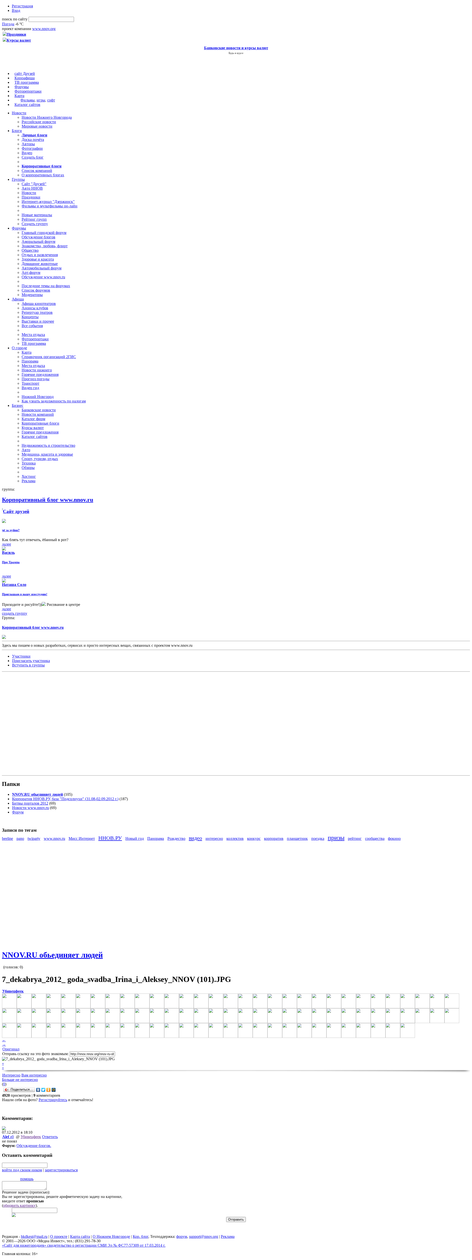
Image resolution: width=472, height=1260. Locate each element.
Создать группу (35, 224)
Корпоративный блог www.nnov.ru (33, 627)
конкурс (254, 838)
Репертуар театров (37, 312)
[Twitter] (43, 1090)
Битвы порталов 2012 (30, 803)
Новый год (134, 838)
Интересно (11, 1075)
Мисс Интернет (82, 838)
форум (181, 1236)
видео (195, 838)
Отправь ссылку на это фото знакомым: (35, 1054)
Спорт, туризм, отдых (40, 459)
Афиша (18, 299)
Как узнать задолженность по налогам (54, 401)
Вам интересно (34, 1075)
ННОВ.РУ (110, 838)
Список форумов (36, 290)
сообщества (374, 838)
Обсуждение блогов (38, 237)
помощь (26, 1179)
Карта (19, 96)
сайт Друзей (25, 73)
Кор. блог (140, 1236)
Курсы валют (33, 428)
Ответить (50, 1137)
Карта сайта (80, 1236)
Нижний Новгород (38, 397)
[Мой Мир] (53, 1090)
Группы (18, 179)
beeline (7, 838)
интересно (214, 838)
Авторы (28, 144)
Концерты (30, 317)
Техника (29, 463)
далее (6, 544)
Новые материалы (37, 215)
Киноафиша (25, 78)
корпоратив (273, 838)
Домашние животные (40, 264)
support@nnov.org (203, 1236)
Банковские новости (39, 410)
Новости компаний (38, 414)
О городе (19, 348)
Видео (27, 153)
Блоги (17, 131)
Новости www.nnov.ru (30, 808)
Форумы (22, 87)
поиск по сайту (15, 19)
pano (20, 838)
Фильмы (27, 100)
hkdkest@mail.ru (34, 1236)
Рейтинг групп (34, 219)
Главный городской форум (44, 233)
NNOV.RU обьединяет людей (52, 954)
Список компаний (37, 170)
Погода (8, 24)
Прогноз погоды (35, 379)
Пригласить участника (31, 661)
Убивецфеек (31, 1137)
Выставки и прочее (38, 321)
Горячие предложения (40, 374)
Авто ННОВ (32, 188)
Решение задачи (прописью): (26, 1192)
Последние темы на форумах (46, 286)
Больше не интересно (20, 1080)
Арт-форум (31, 272)
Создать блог (33, 157)
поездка (317, 838)
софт (51, 100)
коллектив (235, 838)
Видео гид (30, 388)
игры (41, 100)
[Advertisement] (31, 723)
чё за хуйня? (11, 530)
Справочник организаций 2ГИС (49, 357)
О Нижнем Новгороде (111, 1236)
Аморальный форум (38, 241)
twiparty (34, 838)
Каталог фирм (33, 419)
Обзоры (28, 467)
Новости (19, 113)
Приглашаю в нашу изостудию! (24, 594)
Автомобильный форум (41, 268)
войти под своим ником (22, 1170)
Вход (16, 10)
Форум (18, 812)
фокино (394, 838)
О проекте (58, 1236)
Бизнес (17, 405)
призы (336, 837)
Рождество (176, 838)
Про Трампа (11, 562)
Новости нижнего (37, 370)
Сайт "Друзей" (34, 184)
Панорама (30, 361)
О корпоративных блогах (43, 175)
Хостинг (29, 476)
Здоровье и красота (38, 259)
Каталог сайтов (27, 104)
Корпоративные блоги (40, 423)
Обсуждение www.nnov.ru (43, 277)
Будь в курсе (236, 52)
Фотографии (32, 148)
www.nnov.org (44, 29)
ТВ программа (27, 82)
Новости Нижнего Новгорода (47, 117)
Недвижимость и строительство (48, 445)
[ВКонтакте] (38, 1090)
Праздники (31, 197)
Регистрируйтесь (53, 1100)
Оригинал (10, 1049)
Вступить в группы (28, 665)
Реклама (28, 481)
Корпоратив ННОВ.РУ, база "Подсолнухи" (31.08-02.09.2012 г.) (65, 799)
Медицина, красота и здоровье (47, 454)
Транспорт (30, 383)
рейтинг (355, 838)
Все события (32, 326)
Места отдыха (33, 334)
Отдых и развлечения (40, 255)
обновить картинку (19, 1205)
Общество (30, 250)
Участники (21, 656)
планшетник (297, 838)
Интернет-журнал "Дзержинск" (48, 201)
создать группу (14, 613)
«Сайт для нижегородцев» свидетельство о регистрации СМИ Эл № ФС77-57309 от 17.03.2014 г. (83, 1245)
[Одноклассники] (48, 1090)
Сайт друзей (16, 511)
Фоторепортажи (28, 91)
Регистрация (22, 6)
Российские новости (39, 122)
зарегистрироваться (61, 1170)
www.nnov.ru (54, 838)
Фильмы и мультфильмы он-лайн (49, 206)
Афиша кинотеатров (39, 303)
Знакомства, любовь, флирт (45, 246)
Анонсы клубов (35, 308)
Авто (26, 450)
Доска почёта (33, 139)
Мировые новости (37, 126)
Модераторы (32, 295)
